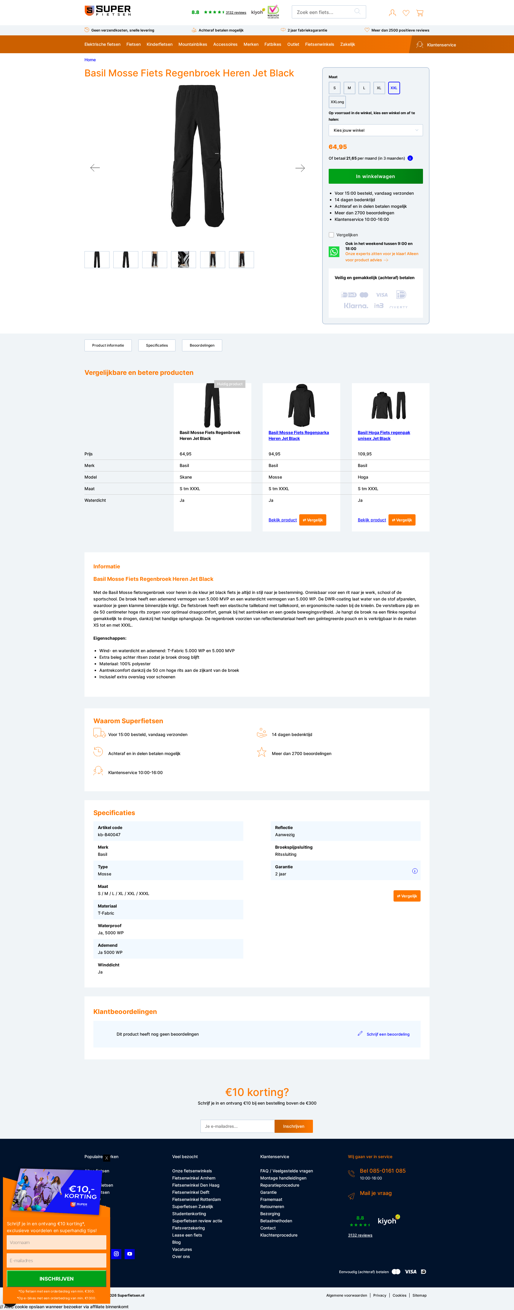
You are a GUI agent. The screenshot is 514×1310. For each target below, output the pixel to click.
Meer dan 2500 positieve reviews (401, 30)
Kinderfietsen (160, 44)
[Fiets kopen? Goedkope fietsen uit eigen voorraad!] (107, 14)
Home (90, 59)
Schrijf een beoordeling (388, 1034)
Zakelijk (347, 44)
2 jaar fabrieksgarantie (307, 30)
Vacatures (182, 1249)
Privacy (379, 1295)
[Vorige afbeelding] (95, 168)
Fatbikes (272, 44)
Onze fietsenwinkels (192, 1170)
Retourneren (272, 1206)
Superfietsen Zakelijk (192, 1206)
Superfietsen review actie (197, 1220)
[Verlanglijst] (406, 13)
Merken (251, 44)
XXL (394, 88)
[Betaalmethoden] (396, 1273)
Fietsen (133, 44)
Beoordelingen (202, 345)
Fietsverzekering (188, 1227)
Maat (333, 77)
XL (379, 88)
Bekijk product (283, 519)
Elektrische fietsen (102, 44)
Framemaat (271, 1199)
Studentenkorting (189, 1213)
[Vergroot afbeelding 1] (197, 156)
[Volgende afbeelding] (300, 168)
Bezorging (270, 1213)
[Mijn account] (392, 13)
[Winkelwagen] (419, 13)
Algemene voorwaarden (346, 1295)
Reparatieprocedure (279, 1185)
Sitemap (420, 1295)
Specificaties (157, 345)
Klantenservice (441, 44)
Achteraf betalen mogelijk (221, 30)
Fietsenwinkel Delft (190, 1192)
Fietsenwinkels (319, 44)
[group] (197, 156)
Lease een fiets (187, 1234)
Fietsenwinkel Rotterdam (196, 1199)
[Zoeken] (357, 12)
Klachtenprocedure (278, 1234)
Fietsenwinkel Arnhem (193, 1177)
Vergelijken (347, 234)
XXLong (337, 102)
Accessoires (225, 44)
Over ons (181, 1256)
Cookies (399, 1295)
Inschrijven (293, 1126)
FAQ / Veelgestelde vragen (286, 1170)
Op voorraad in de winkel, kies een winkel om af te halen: (372, 116)
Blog (176, 1242)
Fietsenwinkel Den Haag (196, 1185)
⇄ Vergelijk (313, 520)
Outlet (293, 44)
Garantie (268, 1192)
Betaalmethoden (276, 1220)
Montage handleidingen (283, 1177)
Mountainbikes (192, 44)
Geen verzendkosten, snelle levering (122, 30)
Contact (268, 1227)
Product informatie (108, 345)
